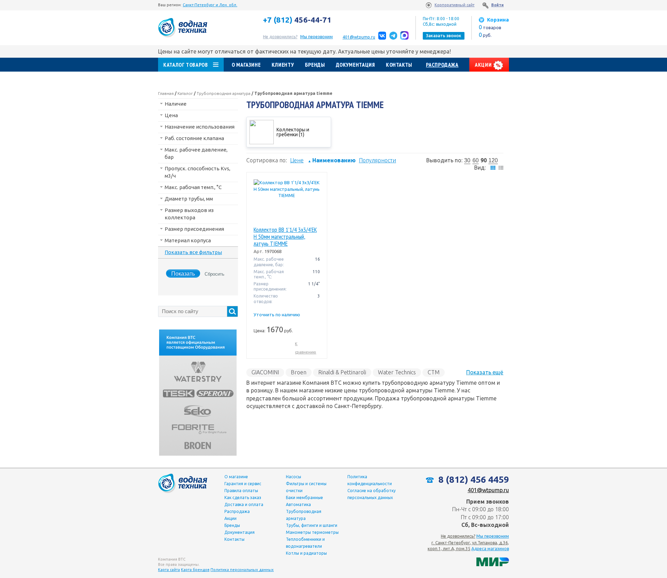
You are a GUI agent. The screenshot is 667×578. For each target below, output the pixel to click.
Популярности (377, 160)
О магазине (246, 64)
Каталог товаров (185, 64)
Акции (484, 64)
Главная (166, 93)
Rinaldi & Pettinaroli (342, 372)
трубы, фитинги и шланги (311, 525)
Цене (297, 160)
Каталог (185, 93)
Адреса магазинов (490, 548)
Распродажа (442, 64)
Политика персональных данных (242, 570)
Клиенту (283, 64)
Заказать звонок (443, 35)
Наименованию (332, 160)
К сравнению (305, 348)
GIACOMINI (265, 372)
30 (467, 160)
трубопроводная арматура (303, 515)
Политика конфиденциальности (369, 480)
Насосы (293, 476)
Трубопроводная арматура (223, 93)
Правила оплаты (241, 490)
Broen (298, 372)
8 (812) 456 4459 (472, 479)
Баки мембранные (304, 497)
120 (493, 160)
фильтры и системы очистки (306, 487)
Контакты (399, 64)
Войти (497, 5)
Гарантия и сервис (242, 483)
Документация (355, 64)
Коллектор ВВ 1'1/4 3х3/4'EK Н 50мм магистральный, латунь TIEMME (285, 236)
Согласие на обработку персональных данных (371, 494)
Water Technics (397, 372)
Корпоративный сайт (455, 5)
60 (475, 160)
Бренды (315, 64)
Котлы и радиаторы (306, 553)
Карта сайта (169, 570)
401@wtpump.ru (359, 37)
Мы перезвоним (492, 536)
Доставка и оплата (243, 504)
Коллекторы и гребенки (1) (293, 132)
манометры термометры (312, 532)
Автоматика (298, 504)
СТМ (433, 372)
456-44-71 (297, 20)
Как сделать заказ (242, 497)
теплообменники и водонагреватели (305, 542)
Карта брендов (195, 570)
